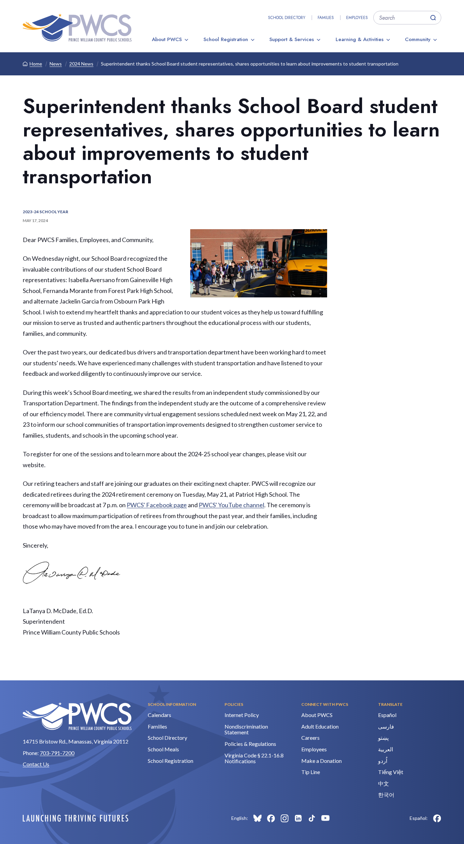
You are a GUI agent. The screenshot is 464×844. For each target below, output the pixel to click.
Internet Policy (242, 715)
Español (387, 715)
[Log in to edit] (75, 818)
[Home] (77, 27)
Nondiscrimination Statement (246, 729)
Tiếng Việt (390, 772)
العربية (385, 749)
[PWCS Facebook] (271, 818)
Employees (357, 18)
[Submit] (433, 18)
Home (36, 64)
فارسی (386, 726)
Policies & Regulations (250, 743)
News (56, 64)
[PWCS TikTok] (312, 818)
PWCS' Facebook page (157, 505)
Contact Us (36, 764)
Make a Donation (321, 760)
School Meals (163, 749)
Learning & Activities (359, 39)
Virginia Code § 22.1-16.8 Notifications (254, 758)
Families (326, 18)
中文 (383, 783)
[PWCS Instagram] (285, 818)
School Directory (286, 18)
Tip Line (310, 772)
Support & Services (291, 39)
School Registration (225, 39)
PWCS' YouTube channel (231, 505)
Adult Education (320, 726)
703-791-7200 (57, 753)
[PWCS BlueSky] (257, 818)
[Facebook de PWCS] (437, 818)
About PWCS (167, 39)
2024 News (81, 64)
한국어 (386, 794)
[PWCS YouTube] (325, 818)
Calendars (159, 715)
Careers (310, 737)
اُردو (382, 760)
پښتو (383, 737)
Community (417, 39)
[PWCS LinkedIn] (298, 818)
